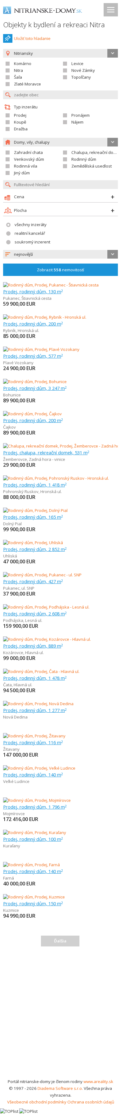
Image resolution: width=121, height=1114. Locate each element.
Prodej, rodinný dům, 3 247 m (35, 388)
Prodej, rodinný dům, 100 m (33, 839)
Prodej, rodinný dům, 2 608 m (35, 613)
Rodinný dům (83, 159)
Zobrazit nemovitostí (60, 270)
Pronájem (80, 115)
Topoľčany (81, 77)
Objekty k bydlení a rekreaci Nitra (54, 24)
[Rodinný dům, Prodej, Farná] (31, 864)
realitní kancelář (30, 233)
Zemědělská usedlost (91, 166)
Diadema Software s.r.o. (60, 1088)
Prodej (20, 115)
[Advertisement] (60, 1014)
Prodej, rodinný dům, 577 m (33, 356)
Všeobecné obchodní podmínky (36, 1102)
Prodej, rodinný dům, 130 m (33, 291)
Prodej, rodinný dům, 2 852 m (35, 549)
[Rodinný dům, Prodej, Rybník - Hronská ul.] (44, 317)
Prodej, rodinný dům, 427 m (33, 581)
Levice (77, 63)
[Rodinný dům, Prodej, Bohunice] (35, 381)
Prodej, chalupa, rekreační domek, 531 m (46, 452)
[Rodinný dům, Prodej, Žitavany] (34, 736)
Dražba (21, 129)
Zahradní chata (28, 152)
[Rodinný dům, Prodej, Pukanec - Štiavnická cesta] (51, 285)
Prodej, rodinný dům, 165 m (33, 517)
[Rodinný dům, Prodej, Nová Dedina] (38, 703)
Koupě (20, 122)
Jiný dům (22, 173)
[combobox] (60, 254)
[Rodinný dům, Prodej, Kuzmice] (34, 897)
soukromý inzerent (32, 242)
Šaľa (18, 77)
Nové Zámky (83, 70)
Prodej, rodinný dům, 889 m (33, 646)
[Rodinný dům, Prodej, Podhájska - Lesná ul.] (46, 607)
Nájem (77, 122)
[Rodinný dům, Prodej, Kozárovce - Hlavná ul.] (47, 639)
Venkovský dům (29, 159)
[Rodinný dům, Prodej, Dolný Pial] (35, 510)
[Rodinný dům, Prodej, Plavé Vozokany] (41, 349)
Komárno (22, 63)
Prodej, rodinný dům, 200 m (33, 324)
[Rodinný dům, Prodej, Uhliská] (33, 542)
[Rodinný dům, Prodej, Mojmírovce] (37, 800)
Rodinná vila (25, 166)
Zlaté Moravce (27, 84)
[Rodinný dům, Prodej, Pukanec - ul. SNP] (42, 575)
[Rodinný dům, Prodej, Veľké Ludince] (39, 768)
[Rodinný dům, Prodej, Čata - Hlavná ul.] (41, 671)
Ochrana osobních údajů (90, 1102)
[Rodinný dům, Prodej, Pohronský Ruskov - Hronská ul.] (56, 478)
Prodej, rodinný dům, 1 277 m (35, 710)
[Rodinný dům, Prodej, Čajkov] (32, 414)
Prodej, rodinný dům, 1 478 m (35, 678)
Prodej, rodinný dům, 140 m (33, 774)
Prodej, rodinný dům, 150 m (33, 903)
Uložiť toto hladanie (32, 38)
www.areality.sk (98, 1081)
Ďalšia (60, 941)
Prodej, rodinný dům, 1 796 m (35, 807)
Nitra (18, 70)
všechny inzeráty (31, 224)
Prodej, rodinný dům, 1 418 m (35, 485)
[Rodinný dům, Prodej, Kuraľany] (34, 832)
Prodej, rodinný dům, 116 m (33, 742)
